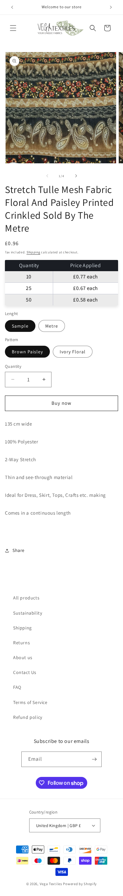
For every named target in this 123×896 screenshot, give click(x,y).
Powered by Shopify (80, 883)
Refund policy (27, 717)
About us (22, 657)
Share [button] (18, 550)
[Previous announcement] (12, 7)
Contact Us (24, 672)
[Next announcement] (111, 7)
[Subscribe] (94, 759)
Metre (51, 326)
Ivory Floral (73, 352)
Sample (20, 326)
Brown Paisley (27, 352)
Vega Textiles (51, 883)
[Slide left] (47, 176)
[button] (13, 28)
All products (26, 598)
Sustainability (27, 613)
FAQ (17, 687)
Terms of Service (30, 702)
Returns (21, 643)
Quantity (13, 366)
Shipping (33, 252)
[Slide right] (76, 176)
